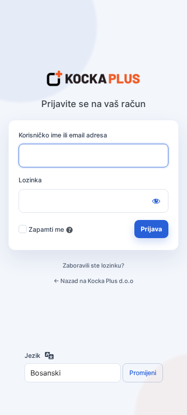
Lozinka (30, 180)
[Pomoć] (69, 230)
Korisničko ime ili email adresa (63, 135)
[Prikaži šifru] (156, 201)
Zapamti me (46, 229)
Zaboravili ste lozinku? (93, 265)
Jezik (32, 355)
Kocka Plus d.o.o (93, 79)
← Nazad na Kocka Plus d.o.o (93, 280)
